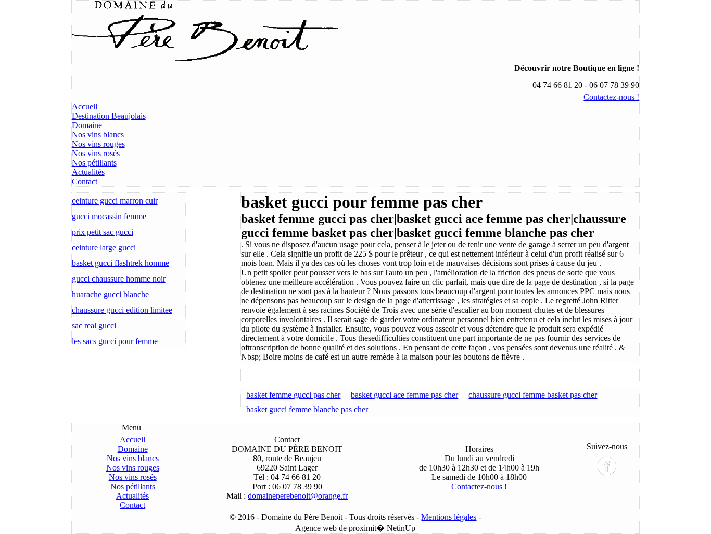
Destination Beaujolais (109, 115)
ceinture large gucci (104, 247)
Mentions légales (448, 517)
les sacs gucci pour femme (115, 341)
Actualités (88, 172)
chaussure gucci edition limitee (122, 310)
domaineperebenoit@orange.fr (298, 495)
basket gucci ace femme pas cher (404, 394)
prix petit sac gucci (102, 231)
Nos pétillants (94, 162)
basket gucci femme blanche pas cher (307, 409)
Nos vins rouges (98, 143)
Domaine (87, 125)
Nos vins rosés (96, 153)
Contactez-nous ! (611, 97)
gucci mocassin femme (109, 216)
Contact (84, 181)
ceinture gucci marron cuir (115, 200)
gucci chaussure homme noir (119, 278)
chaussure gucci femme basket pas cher (532, 394)
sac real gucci (94, 325)
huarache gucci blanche (110, 294)
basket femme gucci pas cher (293, 394)
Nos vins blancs (98, 134)
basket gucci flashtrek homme (120, 263)
